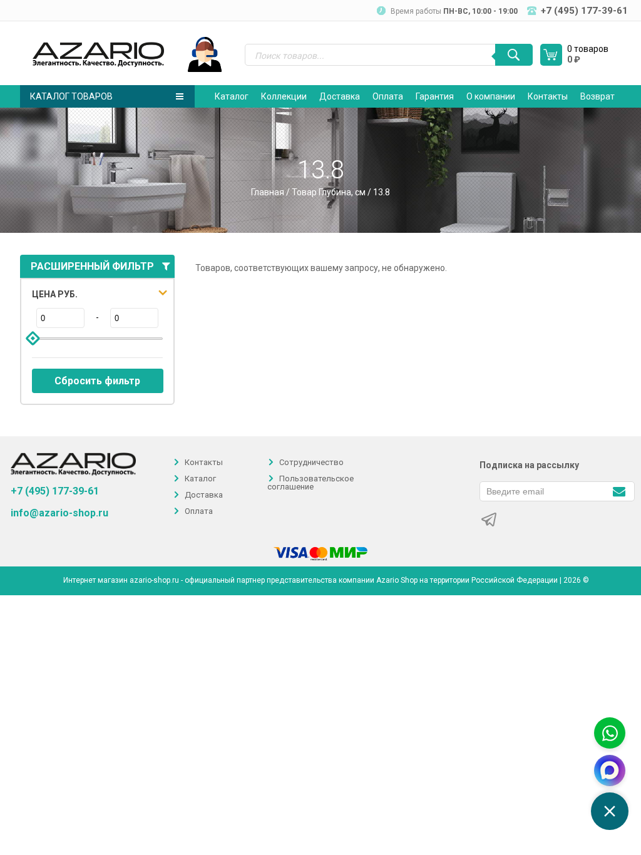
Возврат (597, 96)
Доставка (339, 96)
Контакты (548, 96)
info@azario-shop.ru (59, 513)
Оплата (387, 96)
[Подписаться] (619, 490)
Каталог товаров (71, 96)
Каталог (232, 96)
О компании (490, 96)
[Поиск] (514, 55)
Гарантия (435, 96)
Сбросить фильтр (97, 381)
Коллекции (284, 96)
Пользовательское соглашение (310, 482)
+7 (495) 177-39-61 (55, 491)
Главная (267, 192)
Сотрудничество (311, 462)
